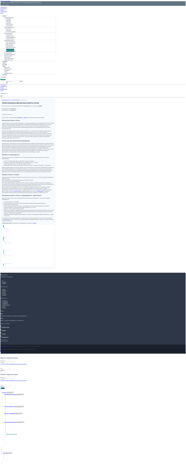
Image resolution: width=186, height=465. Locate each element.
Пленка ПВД (8, 18)
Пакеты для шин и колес (9, 58)
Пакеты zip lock (7, 57)
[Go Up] (2, 388)
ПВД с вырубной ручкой (10, 41)
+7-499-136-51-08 (16, 191)
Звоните (20, 117)
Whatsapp (4, 282)
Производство (7, 67)
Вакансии (4, 307)
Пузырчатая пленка (10, 38)
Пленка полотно (9, 25)
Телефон (2, 362)
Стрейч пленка (9, 34)
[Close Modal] (0, 355)
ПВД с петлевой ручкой (10, 43)
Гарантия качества (6, 305)
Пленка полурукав (9, 24)
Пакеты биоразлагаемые (11, 51)
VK (2, 280)
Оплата (4, 63)
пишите (25, 117)
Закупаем (4, 294)
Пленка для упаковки (9, 413)
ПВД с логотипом (9, 44)
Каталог (3, 289)
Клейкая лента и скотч (10, 446)
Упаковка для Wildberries (11, 37)
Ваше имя (2, 360)
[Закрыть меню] (0, 390)
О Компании (4, 300)
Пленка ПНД (8, 20)
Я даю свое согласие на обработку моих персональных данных (13, 364)
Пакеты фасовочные (10, 50)
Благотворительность (8, 73)
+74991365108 (38, 346)
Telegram (4, 283)
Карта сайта (2, 350)
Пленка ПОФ (8, 28)
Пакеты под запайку (8, 55)
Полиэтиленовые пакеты (10, 422)
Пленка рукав (8, 23)
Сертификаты (7, 70)
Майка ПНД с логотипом (11, 47)
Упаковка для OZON (10, 36)
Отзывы (5, 71)
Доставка (5, 64)
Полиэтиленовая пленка (10, 394)
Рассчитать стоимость (4, 5)
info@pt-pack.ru (41, 191)
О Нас (3, 453)
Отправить (2, 370)
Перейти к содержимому (5, 1)
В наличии (5, 61)
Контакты (5, 74)
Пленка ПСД (8, 21)
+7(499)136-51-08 (4, 93)
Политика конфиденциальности (5, 347)
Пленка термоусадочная (10, 406)
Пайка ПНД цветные (10, 48)
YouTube (34, 223)
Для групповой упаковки (11, 31)
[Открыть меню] (1, 96)
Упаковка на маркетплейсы (9, 54)
